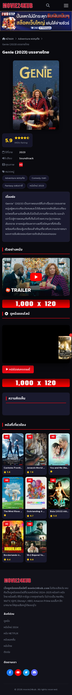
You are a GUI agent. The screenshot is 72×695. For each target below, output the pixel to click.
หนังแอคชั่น (9, 639)
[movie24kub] (17, 5)
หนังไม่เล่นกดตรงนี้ (19, 369)
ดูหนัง (7, 621)
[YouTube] (18, 672)
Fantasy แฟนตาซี (14, 185)
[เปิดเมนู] (66, 5)
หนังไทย (8, 646)
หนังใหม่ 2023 (37, 185)
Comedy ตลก (39, 178)
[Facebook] (10, 672)
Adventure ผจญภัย (29, 39)
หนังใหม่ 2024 (11, 627)
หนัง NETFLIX (11, 633)
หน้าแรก (9, 39)
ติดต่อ (7, 652)
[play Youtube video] (36, 277)
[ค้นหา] (48, 5)
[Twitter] (26, 672)
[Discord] (34, 672)
